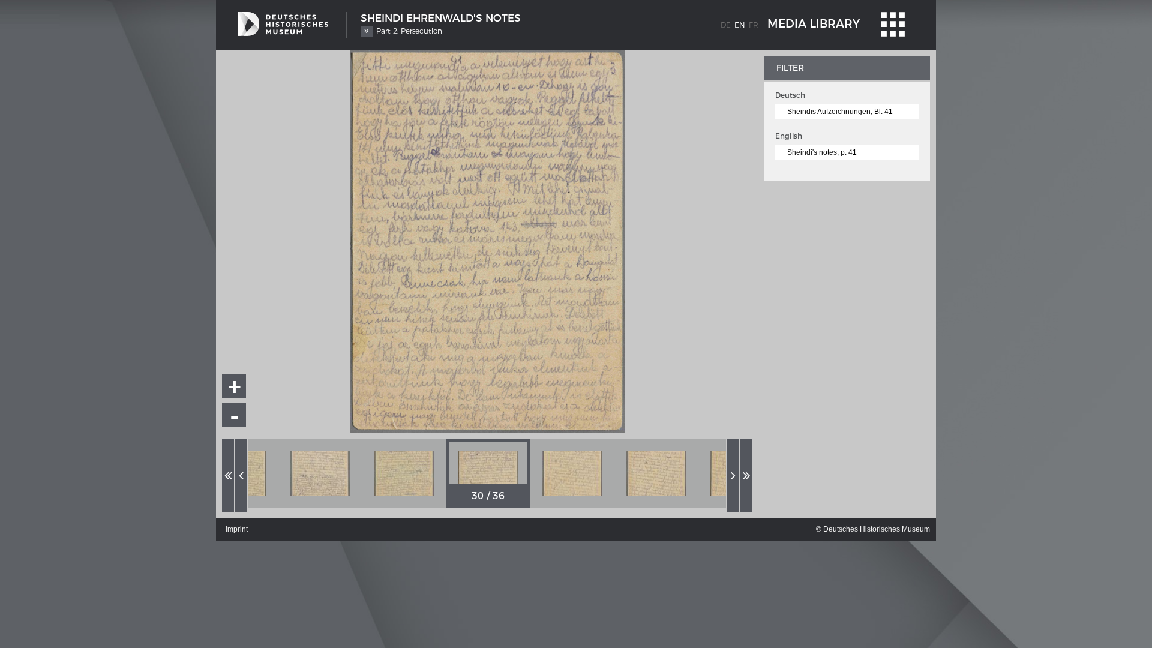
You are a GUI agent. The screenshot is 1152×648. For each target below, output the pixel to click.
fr (753, 24)
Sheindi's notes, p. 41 (822, 152)
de (726, 24)
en (739, 24)
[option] (320, 473)
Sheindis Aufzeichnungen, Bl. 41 (840, 111)
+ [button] (234, 386)
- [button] (234, 415)
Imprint (237, 529)
